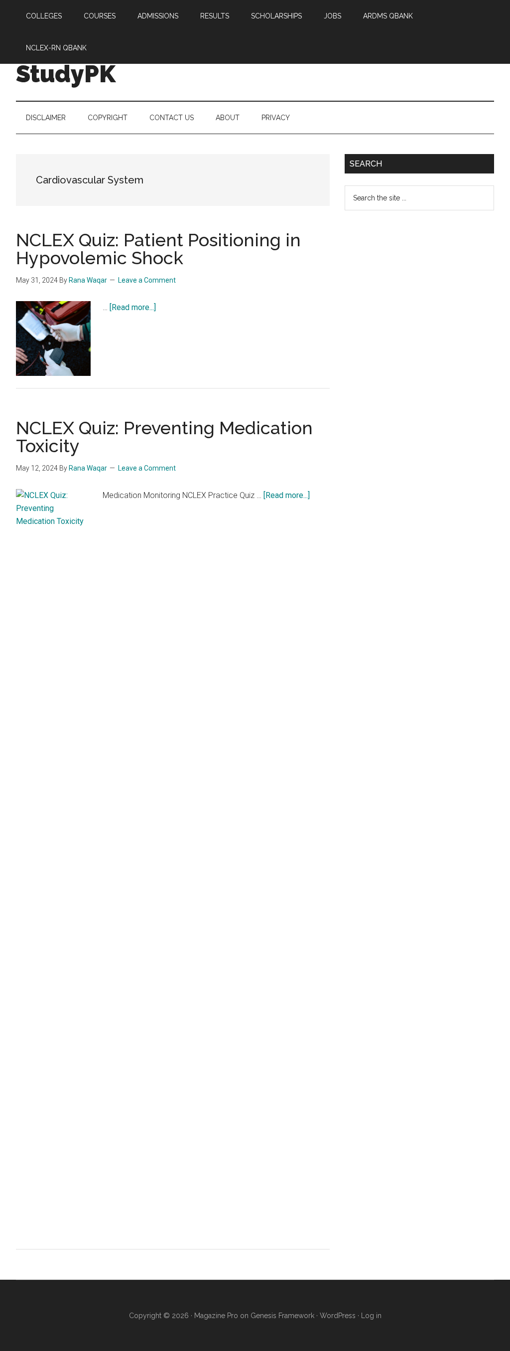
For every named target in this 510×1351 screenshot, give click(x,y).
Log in (371, 1316)
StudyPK (66, 74)
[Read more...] (133, 307)
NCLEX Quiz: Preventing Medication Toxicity (164, 436)
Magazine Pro (216, 1316)
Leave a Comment (147, 280)
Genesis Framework (282, 1316)
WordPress (338, 1316)
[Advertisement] (419, 379)
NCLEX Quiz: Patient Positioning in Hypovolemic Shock (158, 248)
